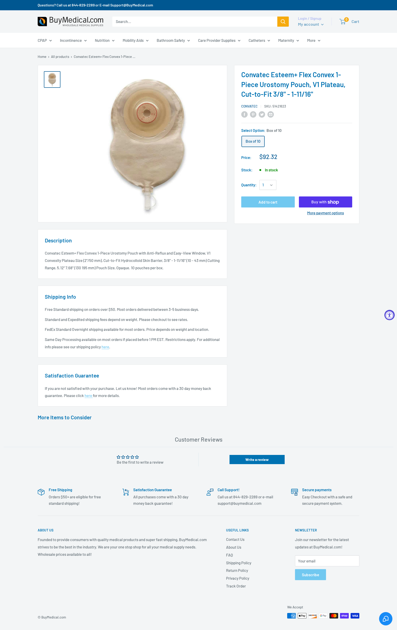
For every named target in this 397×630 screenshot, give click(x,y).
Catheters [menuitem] (257, 40)
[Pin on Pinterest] (253, 114)
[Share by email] (270, 114)
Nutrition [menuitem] (102, 40)
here (105, 346)
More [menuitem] (311, 40)
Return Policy (237, 570)
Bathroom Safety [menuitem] (171, 40)
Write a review (257, 459)
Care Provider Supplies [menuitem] (216, 40)
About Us (233, 547)
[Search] (283, 22)
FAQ (229, 555)
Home (42, 56)
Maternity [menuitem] (286, 40)
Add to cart (267, 202)
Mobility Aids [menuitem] (133, 40)
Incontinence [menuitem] (71, 40)
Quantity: (249, 185)
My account (309, 24)
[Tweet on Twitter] (262, 114)
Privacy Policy (237, 578)
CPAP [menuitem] (42, 40)
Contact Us (235, 539)
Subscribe (310, 574)
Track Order (236, 586)
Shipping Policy (238, 562)
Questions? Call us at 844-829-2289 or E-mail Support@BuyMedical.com (95, 5)
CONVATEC (249, 106)
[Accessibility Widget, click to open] (389, 315)
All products (60, 56)
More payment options (325, 213)
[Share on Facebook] (244, 114)
